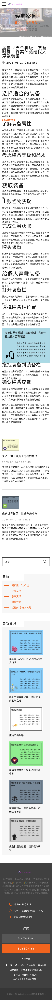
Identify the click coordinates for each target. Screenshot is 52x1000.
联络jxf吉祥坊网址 (21, 607)
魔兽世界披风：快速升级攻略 (19, 513)
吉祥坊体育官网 (38, 994)
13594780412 (22, 904)
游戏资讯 (16, 596)
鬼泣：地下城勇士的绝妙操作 (19, 456)
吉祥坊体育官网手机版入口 (26, 974)
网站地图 (30, 965)
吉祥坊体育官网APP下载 (24, 979)
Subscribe (26, 948)
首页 (18, 22)
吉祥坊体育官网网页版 (31, 970)
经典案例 (31, 22)
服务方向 (16, 602)
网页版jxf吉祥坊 (20, 585)
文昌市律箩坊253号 (23, 917)
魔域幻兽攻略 (16, 735)
